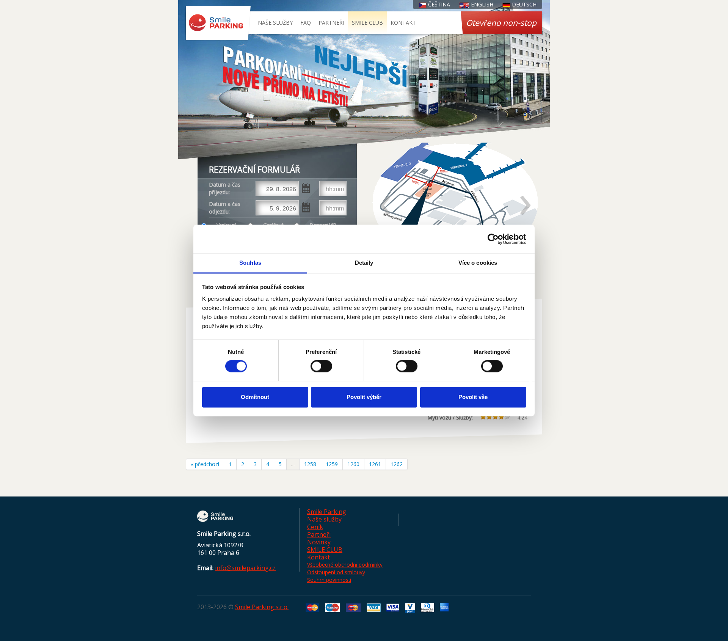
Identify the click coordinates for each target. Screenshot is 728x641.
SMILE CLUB (367, 22)
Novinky (319, 542)
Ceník (315, 527)
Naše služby (275, 22)
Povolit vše (473, 397)
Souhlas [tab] (250, 262)
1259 (332, 464)
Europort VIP (322, 225)
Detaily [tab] (364, 262)
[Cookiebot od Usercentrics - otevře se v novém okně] (493, 239)
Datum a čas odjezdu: (224, 207)
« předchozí (205, 464)
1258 (310, 464)
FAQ (305, 22)
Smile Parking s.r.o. (262, 607)
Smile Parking (326, 511)
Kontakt (403, 22)
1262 (397, 464)
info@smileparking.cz (245, 568)
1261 (375, 464)
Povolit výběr (364, 397)
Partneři (331, 22)
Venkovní (226, 225)
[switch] (321, 366)
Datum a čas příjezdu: (224, 188)
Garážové (273, 225)
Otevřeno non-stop (501, 22)
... (293, 464)
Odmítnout (255, 397)
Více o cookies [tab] (477, 262)
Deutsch (523, 4)
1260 (353, 464)
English (481, 4)
